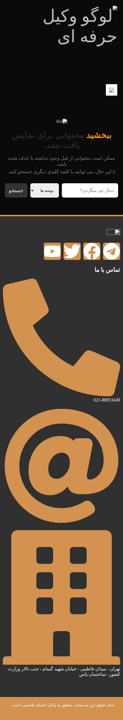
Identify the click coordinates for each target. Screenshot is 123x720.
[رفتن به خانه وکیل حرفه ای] (61, 42)
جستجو (16, 190)
